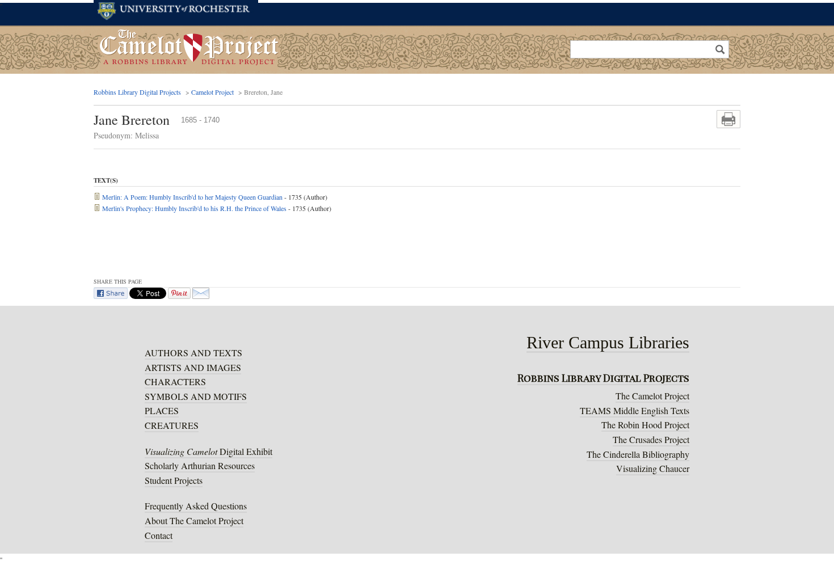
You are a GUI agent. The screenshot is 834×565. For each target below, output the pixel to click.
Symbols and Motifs (196, 396)
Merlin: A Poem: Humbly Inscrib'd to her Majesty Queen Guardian (191, 196)
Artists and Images (193, 367)
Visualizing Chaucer (652, 468)
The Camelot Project (652, 396)
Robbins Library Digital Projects (137, 91)
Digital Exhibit (208, 451)
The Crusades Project (651, 439)
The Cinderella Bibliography (638, 454)
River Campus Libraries (607, 344)
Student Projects (174, 480)
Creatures (172, 425)
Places (162, 410)
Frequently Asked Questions (196, 506)
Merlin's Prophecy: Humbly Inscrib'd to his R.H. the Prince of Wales (193, 208)
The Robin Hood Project (645, 425)
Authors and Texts (193, 353)
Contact (158, 535)
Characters (175, 381)
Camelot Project (212, 91)
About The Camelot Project (194, 520)
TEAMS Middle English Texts (634, 410)
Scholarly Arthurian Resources (200, 465)
